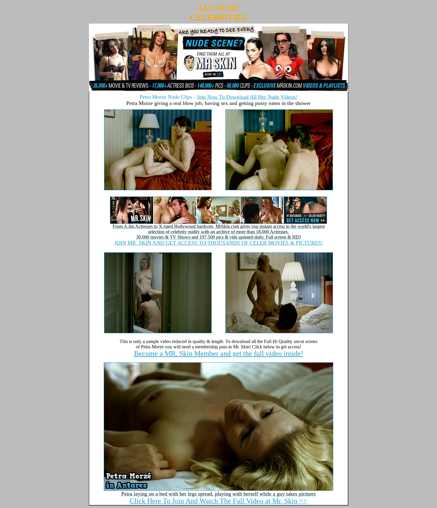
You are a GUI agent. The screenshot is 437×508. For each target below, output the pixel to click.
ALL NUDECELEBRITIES (218, 12)
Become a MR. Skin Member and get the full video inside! (218, 353)
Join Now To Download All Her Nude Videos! (247, 97)
